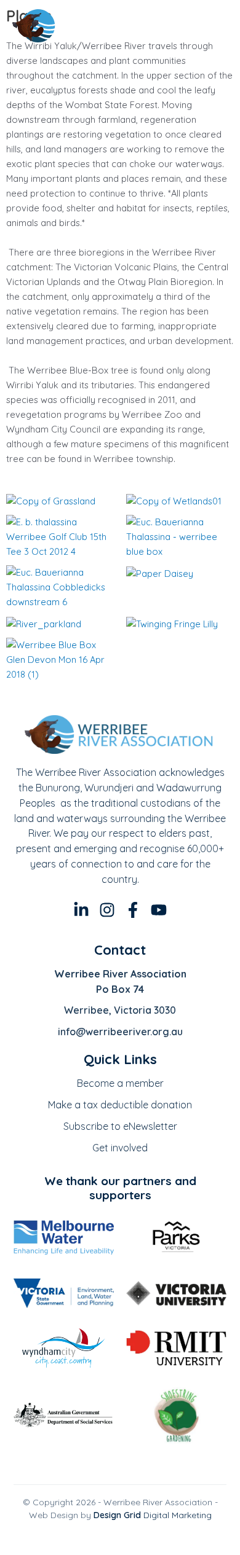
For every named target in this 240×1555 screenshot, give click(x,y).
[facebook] (133, 910)
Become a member (120, 1083)
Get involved (120, 1148)
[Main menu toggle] (213, 26)
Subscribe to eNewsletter (120, 1126)
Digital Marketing (153, 1515)
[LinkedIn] (81, 910)
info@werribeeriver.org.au (120, 1031)
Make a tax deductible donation (120, 1105)
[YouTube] (159, 910)
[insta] (107, 910)
